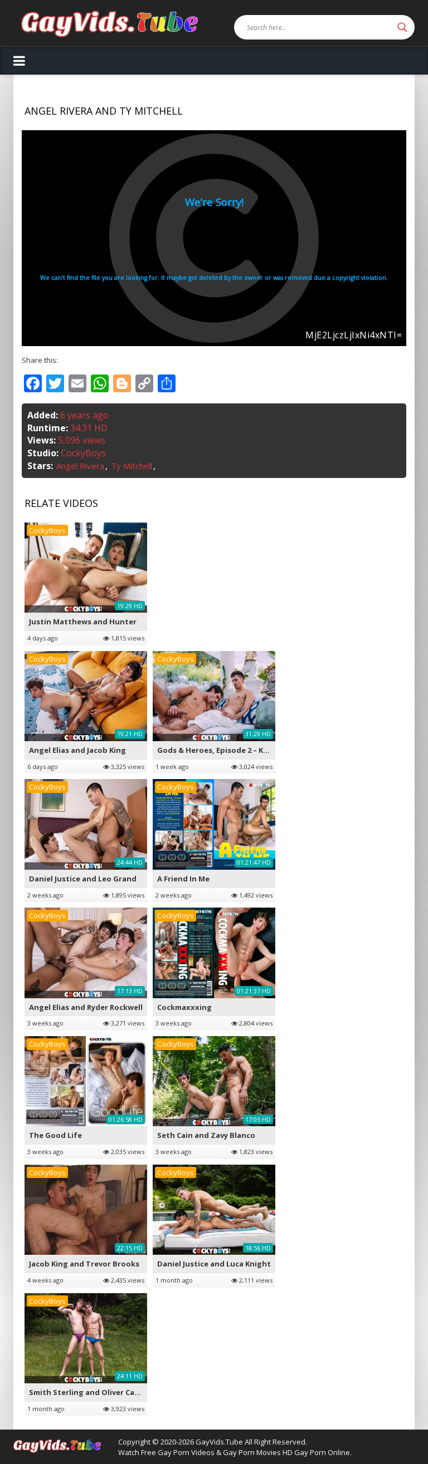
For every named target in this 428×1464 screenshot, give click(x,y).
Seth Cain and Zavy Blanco (206, 1135)
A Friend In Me (183, 879)
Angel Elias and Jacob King (77, 750)
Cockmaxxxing (184, 1007)
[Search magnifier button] (402, 27)
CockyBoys (83, 453)
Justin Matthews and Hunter (83, 622)
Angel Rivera (80, 465)
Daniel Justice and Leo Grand (83, 879)
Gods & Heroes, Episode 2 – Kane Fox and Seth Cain (251, 750)
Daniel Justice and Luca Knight (214, 1264)
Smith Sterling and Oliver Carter (89, 1392)
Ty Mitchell (131, 465)
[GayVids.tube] (109, 23)
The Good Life (55, 1135)
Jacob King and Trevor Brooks (84, 1264)
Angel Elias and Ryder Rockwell (86, 1007)
